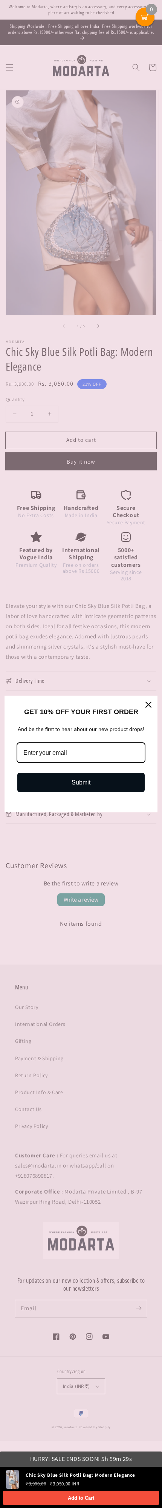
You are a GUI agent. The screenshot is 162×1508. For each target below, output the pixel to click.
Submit (81, 782)
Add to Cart (81, 1498)
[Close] (148, 705)
